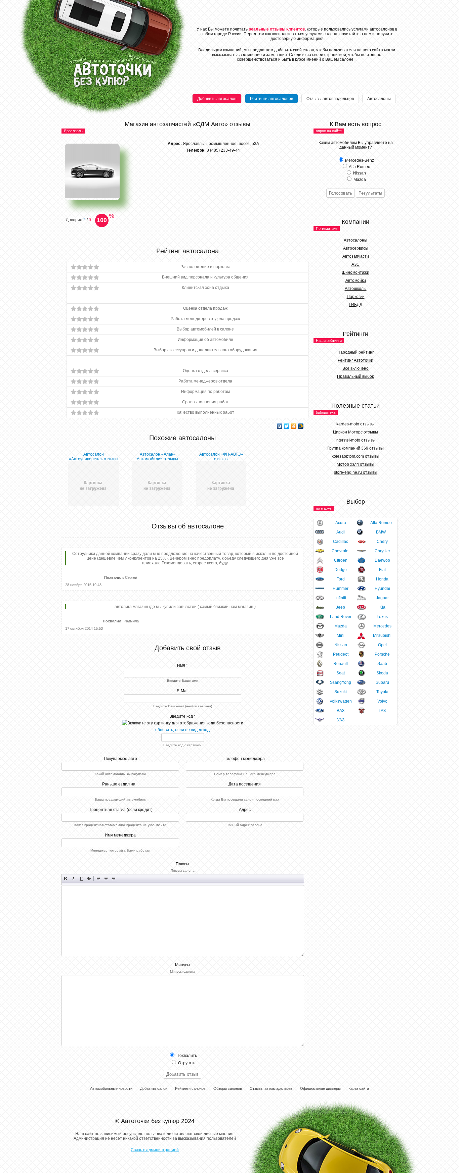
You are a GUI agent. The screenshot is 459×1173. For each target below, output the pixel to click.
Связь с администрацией (155, 1150)
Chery (382, 541)
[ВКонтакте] (279, 426)
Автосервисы (355, 248)
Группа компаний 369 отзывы (355, 448)
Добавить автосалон (217, 98)
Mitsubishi (382, 635)
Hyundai (382, 588)
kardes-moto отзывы (355, 424)
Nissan (340, 645)
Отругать (186, 1063)
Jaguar (382, 598)
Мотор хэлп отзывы (355, 464)
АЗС (355, 264)
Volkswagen (341, 701)
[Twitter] (286, 426)
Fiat (382, 569)
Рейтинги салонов (190, 1088)
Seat (340, 673)
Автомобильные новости (111, 1088)
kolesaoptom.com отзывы (355, 456)
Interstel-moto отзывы (355, 440)
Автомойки (355, 280)
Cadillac (340, 541)
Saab (382, 663)
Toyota (382, 692)
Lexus (382, 616)
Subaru (382, 682)
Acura (340, 522)
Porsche (382, 654)
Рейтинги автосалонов (271, 98)
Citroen (340, 560)
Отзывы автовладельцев (330, 98)
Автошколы (356, 288)
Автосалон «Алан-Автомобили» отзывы (157, 456)
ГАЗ (382, 710)
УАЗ (340, 720)
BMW (381, 532)
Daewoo (382, 560)
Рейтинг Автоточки (355, 360)
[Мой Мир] (300, 426)
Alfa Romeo (381, 522)
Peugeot (340, 654)
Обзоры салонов (227, 1088)
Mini (340, 635)
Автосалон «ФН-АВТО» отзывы (221, 456)
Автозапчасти (355, 256)
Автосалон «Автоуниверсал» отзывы (93, 456)
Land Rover (340, 616)
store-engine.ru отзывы (355, 472)
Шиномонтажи (355, 272)
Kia (382, 607)
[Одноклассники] (293, 426)
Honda (382, 579)
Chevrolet (340, 551)
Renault (340, 663)
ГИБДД (355, 304)
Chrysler (382, 551)
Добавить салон (153, 1088)
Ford (340, 579)
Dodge (340, 569)
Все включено (355, 368)
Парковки (356, 296)
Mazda (340, 626)
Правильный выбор (355, 376)
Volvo (382, 701)
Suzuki (340, 692)
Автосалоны (379, 98)
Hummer (340, 588)
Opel (382, 645)
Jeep (340, 607)
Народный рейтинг (355, 352)
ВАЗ (340, 710)
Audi (340, 532)
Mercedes (382, 626)
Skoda (382, 673)
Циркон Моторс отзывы (355, 432)
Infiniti (340, 598)
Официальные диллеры (320, 1088)
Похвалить (186, 1055)
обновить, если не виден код (182, 729)
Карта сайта (358, 1088)
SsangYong (340, 682)
